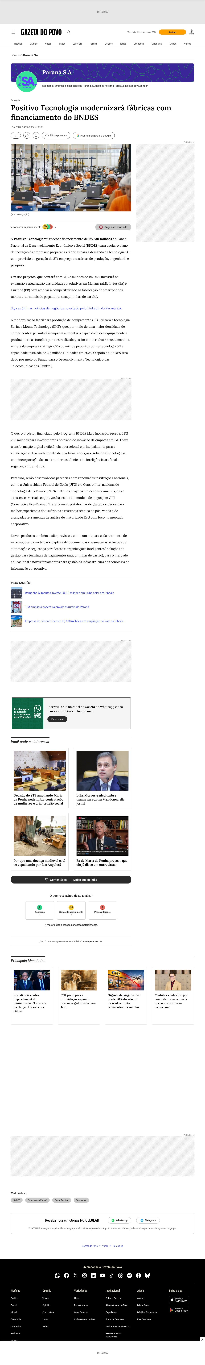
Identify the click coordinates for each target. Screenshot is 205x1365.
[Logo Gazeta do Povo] (41, 32)
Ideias (123, 43)
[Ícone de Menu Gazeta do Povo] (13, 32)
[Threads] (120, 1275)
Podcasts (15, 1333)
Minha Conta (143, 1305)
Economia (139, 43)
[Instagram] (84, 1275)
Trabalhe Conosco (115, 1319)
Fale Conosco (144, 1319)
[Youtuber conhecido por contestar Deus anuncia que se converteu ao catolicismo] (173, 980)
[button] (71, 942)
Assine (140, 1298)
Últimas (33, 43)
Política (93, 43)
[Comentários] (16, 135)
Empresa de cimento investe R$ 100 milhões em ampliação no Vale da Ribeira (74, 621)
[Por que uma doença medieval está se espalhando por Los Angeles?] (40, 836)
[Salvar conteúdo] (36, 135)
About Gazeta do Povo (117, 1305)
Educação (16, 1326)
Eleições (109, 43)
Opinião (46, 1305)
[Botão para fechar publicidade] (202, 1339)
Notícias (18, 43)
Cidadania (157, 43)
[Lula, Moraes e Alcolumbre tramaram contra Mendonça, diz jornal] (102, 771)
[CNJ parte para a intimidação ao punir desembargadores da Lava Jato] (79, 980)
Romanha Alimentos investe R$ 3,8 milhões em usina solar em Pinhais (69, 593)
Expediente (111, 1312)
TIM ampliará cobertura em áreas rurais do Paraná (57, 607)
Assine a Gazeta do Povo (118, 1326)
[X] (75, 1275)
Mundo (172, 43)
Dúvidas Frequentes (147, 1312)
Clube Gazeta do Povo (85, 1319)
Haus (76, 1298)
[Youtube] (102, 1275)
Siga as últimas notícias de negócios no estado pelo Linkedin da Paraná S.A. (66, 308)
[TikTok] (111, 1275)
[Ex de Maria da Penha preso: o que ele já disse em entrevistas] (102, 836)
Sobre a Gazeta (113, 1298)
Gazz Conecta (81, 1312)
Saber (62, 43)
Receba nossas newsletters (113, 1335)
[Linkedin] (93, 1275)
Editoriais (77, 43)
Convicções (48, 1312)
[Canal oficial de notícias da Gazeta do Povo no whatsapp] (57, 1275)
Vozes (48, 43)
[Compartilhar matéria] (26, 135)
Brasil (13, 1305)
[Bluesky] (147, 1275)
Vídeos (187, 43)
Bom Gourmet (81, 1305)
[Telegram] (129, 1275)
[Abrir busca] (68, 32)
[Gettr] (138, 1275)
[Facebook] (66, 1275)
